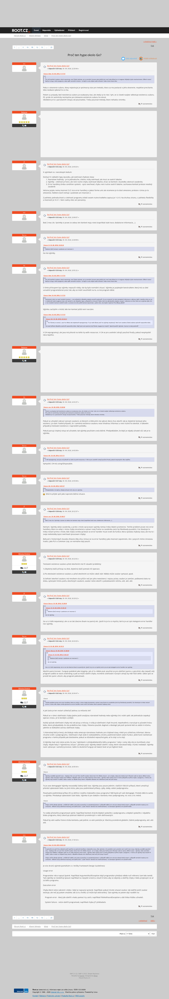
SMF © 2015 (82, 974)
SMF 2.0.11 (73, 974)
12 (37, 47)
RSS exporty (80, 996)
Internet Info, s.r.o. (57, 992)
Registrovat (84, 30)
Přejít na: (122, 934)
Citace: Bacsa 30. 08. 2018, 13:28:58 (55, 603)
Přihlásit (71, 30)
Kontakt (35, 996)
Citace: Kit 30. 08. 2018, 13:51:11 (53, 455)
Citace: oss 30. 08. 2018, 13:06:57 (54, 516)
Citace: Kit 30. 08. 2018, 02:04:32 (56, 319)
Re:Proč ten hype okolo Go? (58, 66)
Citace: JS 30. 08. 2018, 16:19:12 (53, 646)
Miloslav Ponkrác (24, 554)
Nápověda (46, 30)
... (19, 47)
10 (27, 47)
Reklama (24, 112)
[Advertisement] (84, 12)
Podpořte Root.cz (68, 996)
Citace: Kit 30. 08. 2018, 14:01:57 (53, 486)
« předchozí (147, 42)
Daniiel (82, 976)
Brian (96, 976)
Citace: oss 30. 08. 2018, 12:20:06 (54, 407)
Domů (36, 30)
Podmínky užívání (53, 996)
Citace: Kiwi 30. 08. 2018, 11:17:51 (54, 74)
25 (51, 47)
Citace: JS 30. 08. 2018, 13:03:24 (53, 245)
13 (42, 47)
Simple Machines (93, 974)
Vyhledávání (59, 30)
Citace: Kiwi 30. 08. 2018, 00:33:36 (54, 845)
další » (154, 42)
